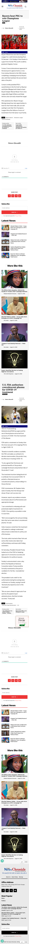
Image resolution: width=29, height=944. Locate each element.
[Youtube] (15, 890)
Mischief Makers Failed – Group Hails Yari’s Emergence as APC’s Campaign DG (18, 227)
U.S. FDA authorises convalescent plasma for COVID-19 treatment (7, 126)
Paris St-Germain (6, 119)
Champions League (18, 117)
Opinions (3, 910)
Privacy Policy (18, 215)
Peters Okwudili (9, 28)
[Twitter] (12, 195)
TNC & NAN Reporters (8, 373)
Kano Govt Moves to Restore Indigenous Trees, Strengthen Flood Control (17, 255)
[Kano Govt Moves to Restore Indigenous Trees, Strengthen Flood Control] (5, 255)
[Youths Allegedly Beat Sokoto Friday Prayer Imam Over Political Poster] (5, 248)
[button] (24, 942)
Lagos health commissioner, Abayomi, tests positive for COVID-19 (21, 126)
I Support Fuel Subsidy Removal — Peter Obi (18, 234)
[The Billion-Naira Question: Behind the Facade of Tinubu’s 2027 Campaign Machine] (14, 279)
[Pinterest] (16, 195)
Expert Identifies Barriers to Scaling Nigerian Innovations (12, 371)
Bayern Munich (9, 117)
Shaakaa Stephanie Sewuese (10, 293)
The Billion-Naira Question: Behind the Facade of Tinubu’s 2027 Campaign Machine (14, 290)
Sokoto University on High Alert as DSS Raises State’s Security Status (18, 241)
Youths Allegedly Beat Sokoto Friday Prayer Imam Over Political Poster (17, 248)
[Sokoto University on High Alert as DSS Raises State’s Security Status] (5, 241)
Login (26, 168)
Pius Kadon (6, 320)
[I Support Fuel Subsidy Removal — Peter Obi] (5, 234)
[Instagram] (7, 890)
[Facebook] (9, 195)
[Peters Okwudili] (14, 137)
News (4, 22)
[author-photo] (2, 293)
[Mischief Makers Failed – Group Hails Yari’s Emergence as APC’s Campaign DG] (5, 227)
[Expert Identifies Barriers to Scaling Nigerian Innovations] (14, 359)
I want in (13, 212)
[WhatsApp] (19, 195)
